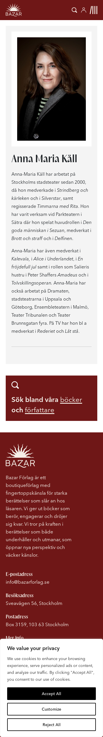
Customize (51, 709)
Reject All (52, 724)
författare (39, 410)
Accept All (51, 693)
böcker (71, 399)
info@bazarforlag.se (27, 582)
